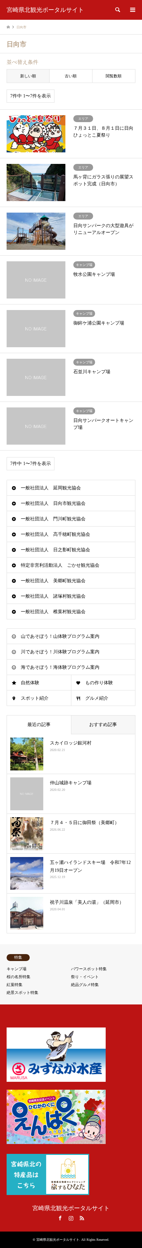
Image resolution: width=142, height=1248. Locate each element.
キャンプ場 (16, 969)
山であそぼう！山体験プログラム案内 (60, 636)
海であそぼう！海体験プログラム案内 (60, 667)
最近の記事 (39, 724)
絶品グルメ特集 (85, 984)
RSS (82, 1218)
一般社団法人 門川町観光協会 (53, 518)
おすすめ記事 (103, 724)
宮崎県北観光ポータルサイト (71, 1208)
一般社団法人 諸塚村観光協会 (53, 596)
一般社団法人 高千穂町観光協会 (55, 534)
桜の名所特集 (18, 977)
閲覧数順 (114, 76)
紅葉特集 (14, 984)
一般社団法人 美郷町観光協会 (53, 580)
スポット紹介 (35, 698)
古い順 (71, 76)
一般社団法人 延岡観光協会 (51, 487)
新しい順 (28, 76)
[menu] (132, 10)
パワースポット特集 (89, 969)
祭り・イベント (85, 977)
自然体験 (30, 682)
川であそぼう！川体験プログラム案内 (60, 651)
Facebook (60, 1218)
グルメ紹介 (96, 698)
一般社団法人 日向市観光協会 (53, 503)
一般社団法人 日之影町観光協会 (55, 549)
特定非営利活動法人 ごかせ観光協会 (60, 565)
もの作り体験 (99, 682)
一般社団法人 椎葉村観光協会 (53, 611)
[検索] (117, 10)
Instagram (71, 1218)
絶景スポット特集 (22, 992)
